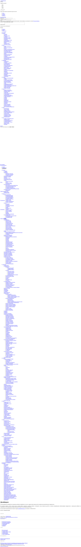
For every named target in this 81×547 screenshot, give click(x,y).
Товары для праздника (7, 86)
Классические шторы (9, 181)
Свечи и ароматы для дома (8, 80)
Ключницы (8, 361)
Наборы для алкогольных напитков (11, 325)
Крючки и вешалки (9, 459)
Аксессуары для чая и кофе (10, 338)
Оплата (3, 14)
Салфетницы (8, 349)
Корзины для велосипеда (8, 90)
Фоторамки (8, 367)
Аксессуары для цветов (10, 383)
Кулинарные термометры (10, 249)
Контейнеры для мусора (8, 452)
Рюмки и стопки (8, 308)
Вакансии (3, 525)
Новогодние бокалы (7, 486)
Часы (7, 366)
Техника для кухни (7, 55)
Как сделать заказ (5, 530)
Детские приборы (9, 286)
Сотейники (8, 206)
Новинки (3, 29)
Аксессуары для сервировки (8, 70)
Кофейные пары (8, 328)
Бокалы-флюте (10, 299)
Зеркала (7, 369)
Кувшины (5, 74)
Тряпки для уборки (9, 393)
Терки (5, 46)
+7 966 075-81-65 (7, 517)
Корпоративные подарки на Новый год (10, 496)
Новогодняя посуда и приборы (9, 487)
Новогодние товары (9, 375)
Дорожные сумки (7, 91)
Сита (7, 247)
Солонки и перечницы (9, 352)
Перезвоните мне (3, 17)
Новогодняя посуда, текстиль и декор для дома (9, 444)
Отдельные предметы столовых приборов (12, 287)
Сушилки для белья (9, 390)
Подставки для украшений (10, 362)
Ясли (9, 430)
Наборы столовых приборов (10, 282)
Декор (5, 83)
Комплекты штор (8, 182)
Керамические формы (9, 195)
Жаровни (7, 213)
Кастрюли (7, 204)
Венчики (7, 240)
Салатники (8, 277)
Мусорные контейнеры (9, 263)
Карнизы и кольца (9, 183)
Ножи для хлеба (8, 221)
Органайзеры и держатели (10, 259)
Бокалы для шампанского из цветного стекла (15, 301)
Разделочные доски (7, 214)
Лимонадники (6, 61)
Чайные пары (8, 327)
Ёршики (5, 451)
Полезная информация (5, 523)
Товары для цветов (7, 88)
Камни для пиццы (9, 211)
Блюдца (7, 331)
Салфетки (5, 36)
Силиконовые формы (9, 196)
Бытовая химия (8, 397)
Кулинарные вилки (9, 244)
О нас (3, 13)
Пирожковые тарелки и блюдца (13, 274)
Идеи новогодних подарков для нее (10, 494)
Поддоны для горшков (9, 382)
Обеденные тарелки (11, 272)
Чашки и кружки (8, 329)
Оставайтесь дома (7, 469)
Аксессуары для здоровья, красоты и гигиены (11, 454)
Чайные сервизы (10, 268)
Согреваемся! (6, 466)
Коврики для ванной (7, 448)
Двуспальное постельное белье (11, 186)
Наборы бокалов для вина (12, 297)
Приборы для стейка (9, 283)
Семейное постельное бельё (10, 187)
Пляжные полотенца (9, 175)
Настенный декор (9, 370)
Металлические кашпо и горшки (11, 379)
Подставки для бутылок (10, 316)
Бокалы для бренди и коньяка (10, 305)
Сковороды (8, 203)
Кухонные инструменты (8, 54)
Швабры (7, 391)
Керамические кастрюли (10, 205)
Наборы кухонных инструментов (11, 236)
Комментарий (2, 24)
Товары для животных (7, 82)
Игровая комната (7, 116)
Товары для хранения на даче (8, 118)
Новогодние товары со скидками (9, 481)
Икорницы (7, 341)
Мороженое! (6, 477)
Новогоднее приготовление (8, 490)
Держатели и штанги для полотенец (12, 457)
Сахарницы (8, 332)
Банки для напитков (9, 309)
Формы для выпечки (7, 194)
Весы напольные (8, 398)
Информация (4, 167)
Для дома (3, 77)
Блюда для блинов (7, 68)
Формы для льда (8, 200)
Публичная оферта (5, 533)
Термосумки (6, 92)
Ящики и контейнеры (9, 363)
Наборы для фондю (9, 209)
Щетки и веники (8, 392)
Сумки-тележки (6, 414)
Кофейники (8, 334)
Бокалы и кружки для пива (10, 306)
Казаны (7, 212)
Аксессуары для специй (8, 351)
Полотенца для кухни (9, 173)
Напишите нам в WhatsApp (14, 517)
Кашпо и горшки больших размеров (12, 381)
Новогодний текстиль (7, 485)
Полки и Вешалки (9, 360)
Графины (5, 69)
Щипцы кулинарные (9, 241)
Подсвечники (8, 371)
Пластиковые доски (9, 216)
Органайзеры (8, 359)
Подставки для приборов (8, 50)
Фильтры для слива (9, 260)
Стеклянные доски (9, 217)
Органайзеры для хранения (8, 453)
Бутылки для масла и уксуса (10, 354)
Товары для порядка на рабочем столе (10, 85)
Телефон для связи (3, 19)
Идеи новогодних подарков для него (10, 495)
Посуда (5, 48)
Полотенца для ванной (9, 174)
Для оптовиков (4, 524)
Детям (3, 107)
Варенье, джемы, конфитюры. (9, 479)
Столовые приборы (7, 66)
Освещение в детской (7, 115)
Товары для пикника (7, 89)
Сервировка (4, 60)
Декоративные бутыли (9, 372)
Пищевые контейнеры (9, 233)
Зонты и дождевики (7, 104)
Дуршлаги (5, 56)
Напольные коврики (7, 81)
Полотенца (6, 39)
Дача (3, 117)
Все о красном (6, 473)
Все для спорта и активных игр (9, 106)
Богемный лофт (6, 475)
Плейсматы (8, 345)
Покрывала (8, 190)
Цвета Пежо (6, 499)
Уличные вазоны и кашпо (8, 121)
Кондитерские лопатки (9, 285)
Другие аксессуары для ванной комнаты (12, 461)
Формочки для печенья (9, 198)
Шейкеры (7, 324)
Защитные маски (7, 43)
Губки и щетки (8, 262)
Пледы (7, 191)
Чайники (7, 333)
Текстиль (3, 33)
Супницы (7, 280)
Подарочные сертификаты (6, 462)
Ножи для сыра (8, 226)
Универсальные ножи (9, 223)
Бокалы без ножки (11, 300)
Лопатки (7, 239)
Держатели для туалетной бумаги (11, 458)
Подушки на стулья (7, 37)
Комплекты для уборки (9, 394)
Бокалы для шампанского (10, 298)
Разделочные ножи (9, 224)
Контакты (3, 15)
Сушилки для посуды (9, 257)
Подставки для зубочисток (10, 347)
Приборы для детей (7, 421)
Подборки (3, 463)
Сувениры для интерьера (8, 79)
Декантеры (6, 72)
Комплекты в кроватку (11, 429)
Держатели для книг (9, 373)
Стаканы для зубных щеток (8, 446)
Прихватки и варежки (7, 41)
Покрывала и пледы (7, 38)
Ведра (7, 395)
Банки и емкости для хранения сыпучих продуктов (14, 232)
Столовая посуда (6, 63)
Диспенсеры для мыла (9, 258)
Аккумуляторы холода (7, 403)
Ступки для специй (9, 355)
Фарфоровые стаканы (9, 330)
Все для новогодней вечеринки (9, 489)
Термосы (5, 97)
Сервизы (7, 267)
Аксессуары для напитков (8, 65)
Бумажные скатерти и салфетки (11, 340)
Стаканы (7, 307)
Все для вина (2, 164)
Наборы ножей (8, 220)
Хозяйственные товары (8, 84)
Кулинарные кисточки (9, 243)
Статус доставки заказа (6, 534)
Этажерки (5, 291)
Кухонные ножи (6, 58)
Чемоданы (5, 103)
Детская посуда (6, 108)
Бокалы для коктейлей (9, 303)
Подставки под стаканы (10, 322)
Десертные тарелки (11, 271)
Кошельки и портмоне (7, 101)
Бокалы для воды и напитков (10, 304)
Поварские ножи (8, 222)
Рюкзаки (5, 99)
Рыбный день (6, 476)
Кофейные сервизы (11, 269)
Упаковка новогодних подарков (9, 497)
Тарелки (7, 270)
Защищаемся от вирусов (8, 468)
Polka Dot (5, 474)
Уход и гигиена (6, 109)
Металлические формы (9, 197)
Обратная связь (2, 539)
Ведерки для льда (9, 319)
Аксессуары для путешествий (9, 93)
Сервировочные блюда (9, 275)
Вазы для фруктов (7, 64)
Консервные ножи (9, 228)
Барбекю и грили (7, 119)
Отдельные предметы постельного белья (12, 188)
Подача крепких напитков (8, 470)
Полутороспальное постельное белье (12, 185)
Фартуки (5, 177)
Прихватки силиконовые (8, 47)
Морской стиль (6, 480)
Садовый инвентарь (7, 438)
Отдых (3, 401)
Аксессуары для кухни (7, 57)
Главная (3, 166)
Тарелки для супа (10, 273)
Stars (5, 472)
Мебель (5, 78)
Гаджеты (5, 98)
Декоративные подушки (8, 40)
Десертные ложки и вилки (10, 284)
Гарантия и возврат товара (6, 531)
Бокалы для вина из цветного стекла (14, 296)
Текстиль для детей (7, 114)
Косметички (6, 100)
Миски (5, 53)
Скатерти (5, 34)
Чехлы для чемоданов (7, 105)
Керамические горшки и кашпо (11, 378)
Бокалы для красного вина (12, 295)
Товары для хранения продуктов (9, 49)
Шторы (5, 42)
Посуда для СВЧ (8, 210)
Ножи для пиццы (9, 227)
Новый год (6, 483)
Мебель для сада (6, 123)
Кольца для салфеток (9, 342)
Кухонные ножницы (9, 246)
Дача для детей (6, 122)
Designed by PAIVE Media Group (4, 546)
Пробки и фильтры (9, 460)
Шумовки (7, 238)
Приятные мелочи (9, 374)
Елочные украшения (7, 492)
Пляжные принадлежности (8, 95)
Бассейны (5, 124)
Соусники (7, 350)
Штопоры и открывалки (10, 317)
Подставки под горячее (8, 59)
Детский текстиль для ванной (11, 428)
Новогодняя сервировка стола (9, 484)
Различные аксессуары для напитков (12, 326)
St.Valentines (6, 465)
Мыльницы (6, 447)
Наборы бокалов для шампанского (13, 302)
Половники (8, 237)
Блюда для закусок (9, 279)
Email (1, 20)
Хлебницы (7, 234)
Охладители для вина (9, 323)
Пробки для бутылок (9, 320)
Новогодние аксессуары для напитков (10, 488)
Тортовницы (6, 76)
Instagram (1, 538)
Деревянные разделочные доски (11, 215)
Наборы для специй (9, 356)
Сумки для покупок (7, 96)
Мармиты (5, 71)
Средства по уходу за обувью (10, 399)
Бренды (5, 165)
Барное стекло (6, 293)
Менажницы (6, 73)
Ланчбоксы (6, 102)
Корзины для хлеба (9, 343)
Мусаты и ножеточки (9, 229)
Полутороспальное (11, 431)
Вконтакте (8, 538)
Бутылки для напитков (7, 62)
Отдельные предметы (11, 432)
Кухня (3, 45)
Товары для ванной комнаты (6, 445)
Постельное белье (7, 35)
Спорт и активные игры (8, 112)
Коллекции (2, 165)
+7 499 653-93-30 (3, 0)
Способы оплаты (5, 532)
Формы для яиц (8, 199)
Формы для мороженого (10, 201)
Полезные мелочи (9, 348)
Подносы (7, 346)
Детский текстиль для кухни (10, 427)
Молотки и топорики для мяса (11, 250)
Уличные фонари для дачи (8, 120)
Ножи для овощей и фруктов (10, 225)
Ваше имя (2, 18)
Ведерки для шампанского (10, 318)
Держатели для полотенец (8, 52)
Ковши (7, 207)
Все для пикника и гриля (8, 467)
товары (4, 32)
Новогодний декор (7, 87)
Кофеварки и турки (9, 336)
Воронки (7, 248)
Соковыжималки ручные (10, 245)
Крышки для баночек (9, 315)
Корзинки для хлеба (7, 44)
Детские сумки (6, 113)
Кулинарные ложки (9, 242)
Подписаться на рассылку (6, 521)
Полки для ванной (9, 456)
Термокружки (6, 405)
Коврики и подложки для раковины (11, 261)
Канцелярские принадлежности (9, 111)
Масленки (7, 344)
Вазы (7, 368)
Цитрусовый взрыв (7, 478)
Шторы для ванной (7, 449)
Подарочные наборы (7, 75)
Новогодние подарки (7, 493)
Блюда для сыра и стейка (10, 276)
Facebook (4, 538)
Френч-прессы (8, 335)
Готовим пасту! (6, 471)
